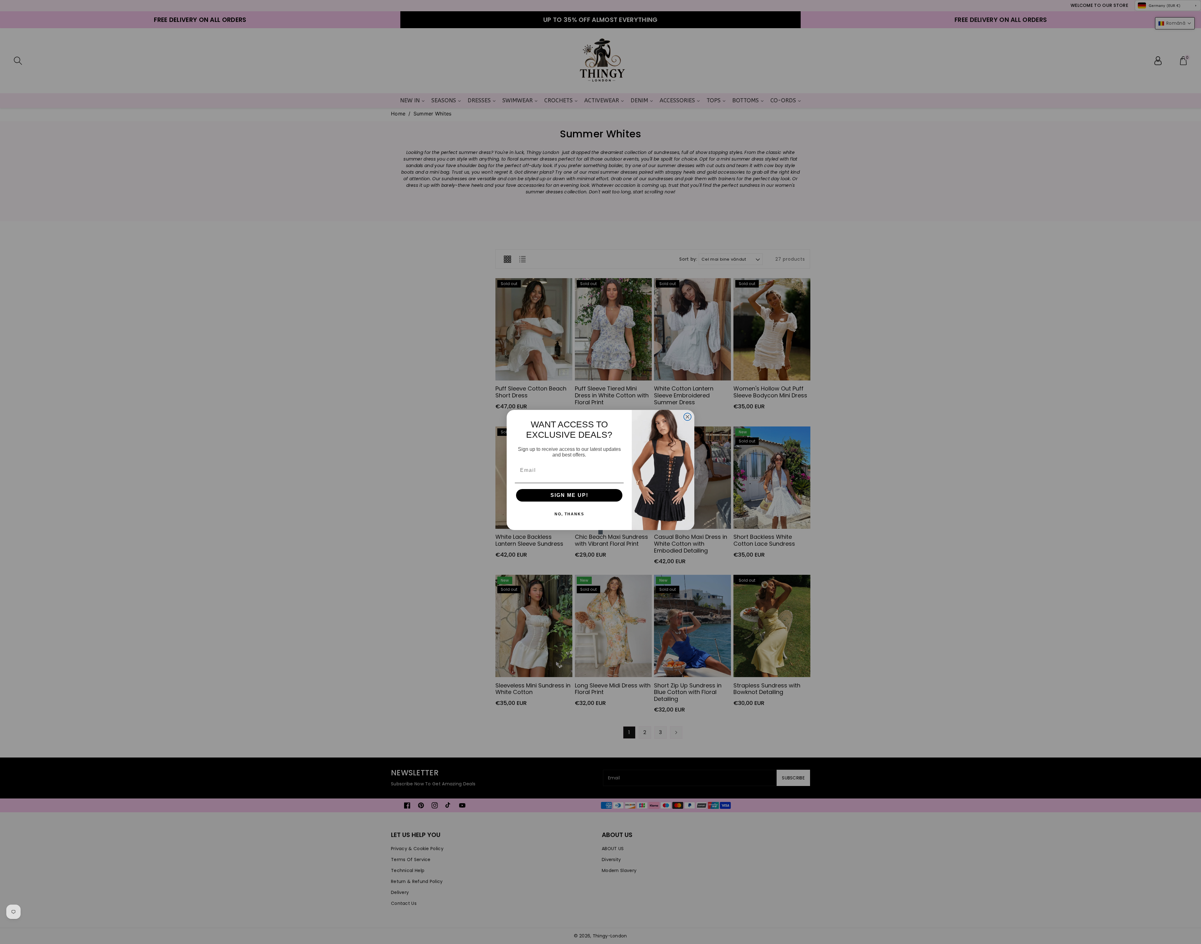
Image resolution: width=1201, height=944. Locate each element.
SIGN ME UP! (569, 495)
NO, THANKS (569, 514)
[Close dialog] (687, 417)
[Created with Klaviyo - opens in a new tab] (600, 532)
